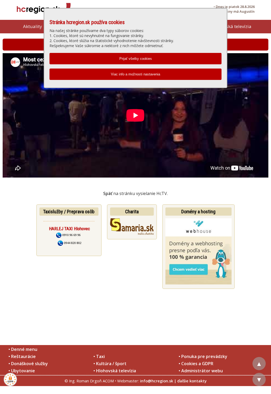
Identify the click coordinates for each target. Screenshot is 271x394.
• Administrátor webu (201, 371)
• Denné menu (22, 349)
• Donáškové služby (28, 363)
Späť (107, 193)
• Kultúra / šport (110, 363)
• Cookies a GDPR (196, 363)
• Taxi (99, 356)
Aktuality (32, 26)
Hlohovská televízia (231, 26)
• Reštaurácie (22, 356)
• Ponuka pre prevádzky (203, 356)
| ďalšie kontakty (190, 380)
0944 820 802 (72, 243)
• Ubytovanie (21, 371)
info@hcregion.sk (156, 380)
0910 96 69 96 (70, 235)
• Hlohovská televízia (114, 371)
